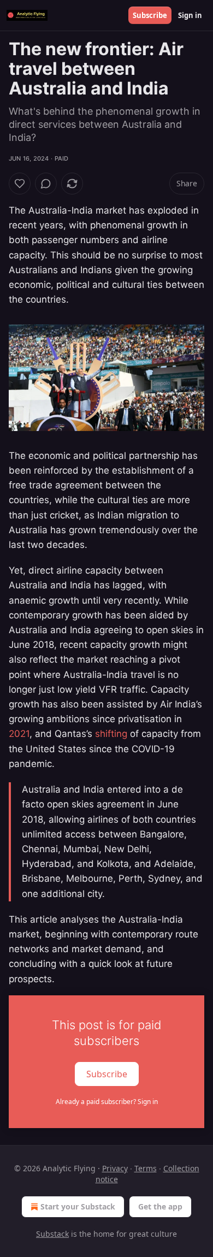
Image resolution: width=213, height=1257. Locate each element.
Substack (52, 1234)
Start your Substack (77, 1206)
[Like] (20, 183)
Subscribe (150, 15)
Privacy (115, 1168)
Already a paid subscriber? (107, 1101)
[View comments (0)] (46, 183)
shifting (111, 733)
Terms (145, 1168)
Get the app (160, 1206)
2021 (19, 733)
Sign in (190, 15)
